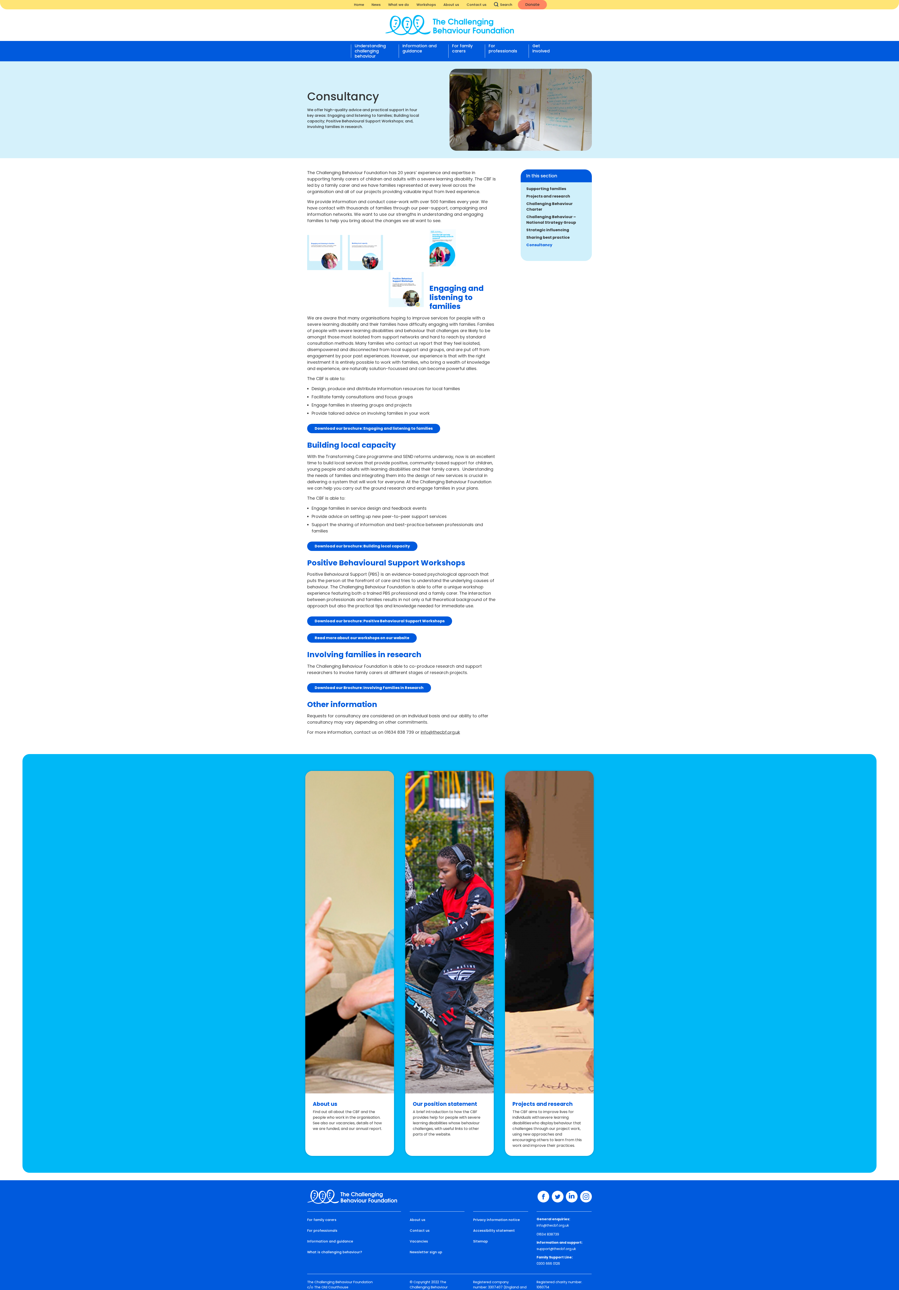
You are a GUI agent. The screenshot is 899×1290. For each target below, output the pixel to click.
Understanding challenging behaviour (370, 51)
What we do (398, 4)
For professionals (503, 48)
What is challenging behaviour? (334, 1252)
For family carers (462, 48)
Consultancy (539, 245)
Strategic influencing (547, 230)
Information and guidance (419, 48)
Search (506, 4)
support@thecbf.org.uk (556, 1248)
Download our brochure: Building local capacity (362, 546)
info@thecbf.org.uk (440, 732)
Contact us (476, 4)
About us (451, 4)
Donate (532, 4)
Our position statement (445, 1104)
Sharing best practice (548, 237)
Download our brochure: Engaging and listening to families (374, 428)
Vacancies (419, 1241)
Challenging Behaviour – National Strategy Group (551, 219)
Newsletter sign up (426, 1252)
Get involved (541, 48)
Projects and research (548, 196)
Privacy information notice (496, 1219)
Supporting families (546, 188)
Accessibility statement (494, 1230)
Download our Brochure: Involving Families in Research (369, 687)
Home (359, 4)
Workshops (426, 4)
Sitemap (480, 1241)
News (376, 4)
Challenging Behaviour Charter (549, 206)
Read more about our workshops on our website (362, 638)
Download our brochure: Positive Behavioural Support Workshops (380, 621)
